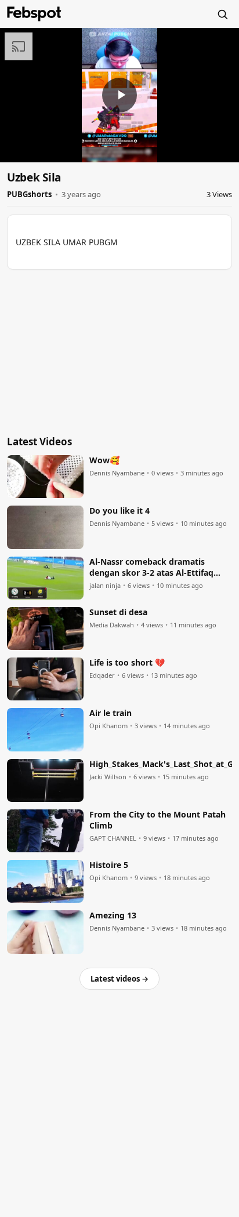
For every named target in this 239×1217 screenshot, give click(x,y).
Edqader (102, 675)
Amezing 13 (112, 915)
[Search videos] (222, 14)
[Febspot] (34, 13)
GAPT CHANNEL (112, 838)
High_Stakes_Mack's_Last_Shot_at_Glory (160, 764)
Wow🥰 (104, 460)
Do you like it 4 (119, 511)
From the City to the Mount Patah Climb (157, 820)
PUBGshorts (29, 194)
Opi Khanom (108, 726)
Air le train (110, 713)
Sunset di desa (118, 612)
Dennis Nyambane (116, 473)
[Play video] (119, 95)
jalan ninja (105, 586)
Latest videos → (119, 978)
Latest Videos (39, 441)
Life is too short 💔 (127, 662)
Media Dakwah (111, 625)
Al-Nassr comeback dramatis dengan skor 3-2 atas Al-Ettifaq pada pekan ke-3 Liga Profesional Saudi (156, 568)
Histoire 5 (108, 865)
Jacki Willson (107, 777)
